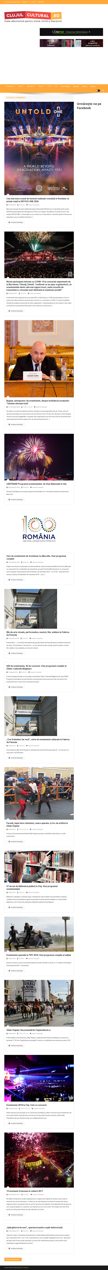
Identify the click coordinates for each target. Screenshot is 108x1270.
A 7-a (49, 86)
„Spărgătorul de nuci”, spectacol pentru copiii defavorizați (34, 1227)
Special (93, 86)
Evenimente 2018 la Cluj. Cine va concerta (26, 1105)
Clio (56, 86)
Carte (20, 86)
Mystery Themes (23, 1267)
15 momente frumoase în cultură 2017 (24, 1191)
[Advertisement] (54, 68)
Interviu (84, 86)
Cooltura (76, 86)
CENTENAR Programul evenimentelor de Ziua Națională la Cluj (36, 484)
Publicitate (41, 2)
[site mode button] (98, 91)
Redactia (22, 205)
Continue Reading (17, 222)
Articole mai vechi (13, 1259)
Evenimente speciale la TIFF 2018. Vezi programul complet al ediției (38, 955)
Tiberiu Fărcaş (27, 407)
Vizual (41, 86)
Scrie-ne (33, 2)
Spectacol (30, 86)
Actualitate (9, 86)
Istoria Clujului (65, 86)
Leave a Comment (33, 205)
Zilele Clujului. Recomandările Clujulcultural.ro (28, 1030)
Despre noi (25, 2)
